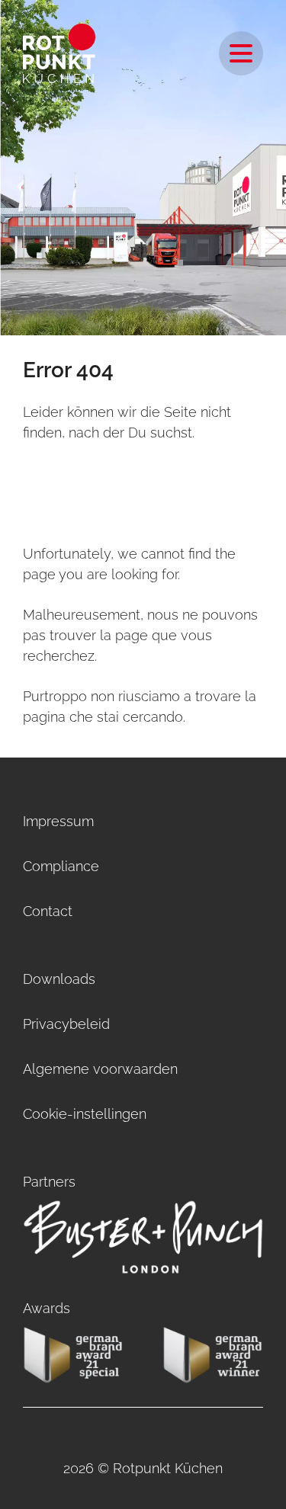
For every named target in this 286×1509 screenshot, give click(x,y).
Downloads (59, 979)
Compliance (61, 866)
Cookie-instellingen (84, 1114)
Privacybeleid (66, 1024)
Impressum (58, 821)
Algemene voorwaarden (100, 1069)
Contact (47, 911)
